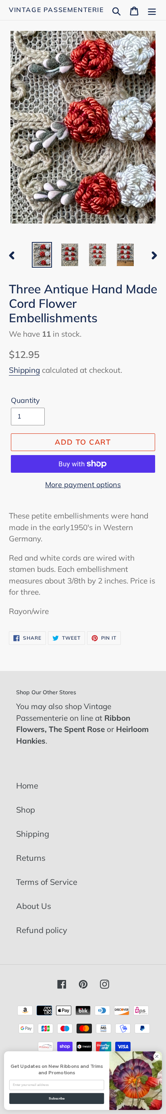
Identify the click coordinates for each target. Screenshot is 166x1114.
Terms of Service (46, 882)
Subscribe (56, 1098)
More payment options (83, 484)
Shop (25, 810)
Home (27, 786)
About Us (33, 906)
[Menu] (152, 10)
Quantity (25, 400)
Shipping (24, 370)
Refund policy (41, 930)
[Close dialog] (156, 1056)
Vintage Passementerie (56, 10)
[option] (42, 255)
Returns (31, 858)
